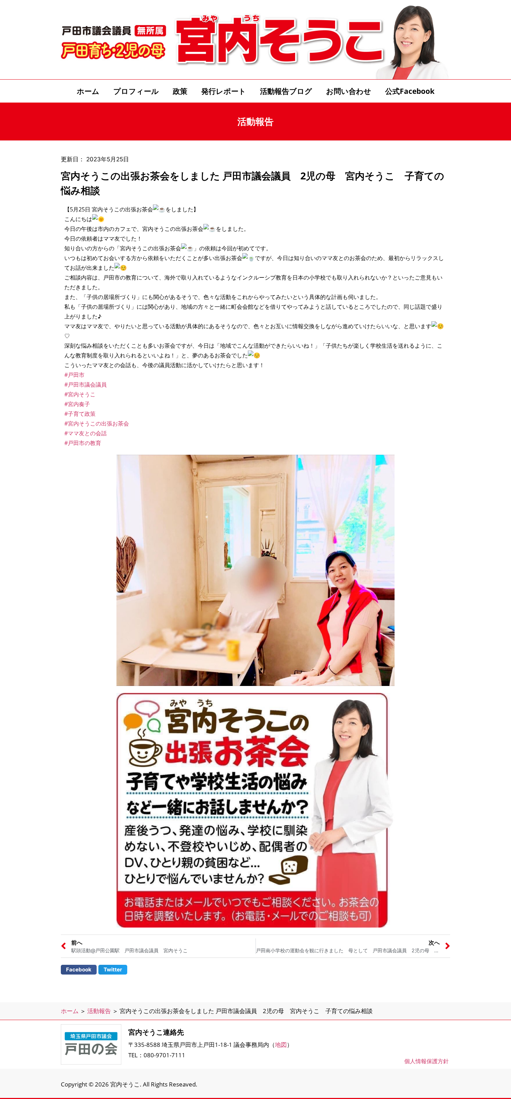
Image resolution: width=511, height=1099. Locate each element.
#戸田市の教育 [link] (82, 443)
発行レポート (223, 91)
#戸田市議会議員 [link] (85, 384)
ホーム (88, 91)
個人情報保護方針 (426, 1061)
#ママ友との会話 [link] (85, 433)
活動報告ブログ (286, 91)
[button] (79, 970)
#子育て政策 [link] (80, 414)
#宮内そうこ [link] (80, 394)
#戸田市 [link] (74, 375)
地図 (281, 1045)
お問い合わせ (348, 91)
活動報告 (99, 1011)
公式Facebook (410, 91)
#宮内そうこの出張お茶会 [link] (96, 423)
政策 (180, 91)
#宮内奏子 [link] (77, 404)
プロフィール (136, 91)
